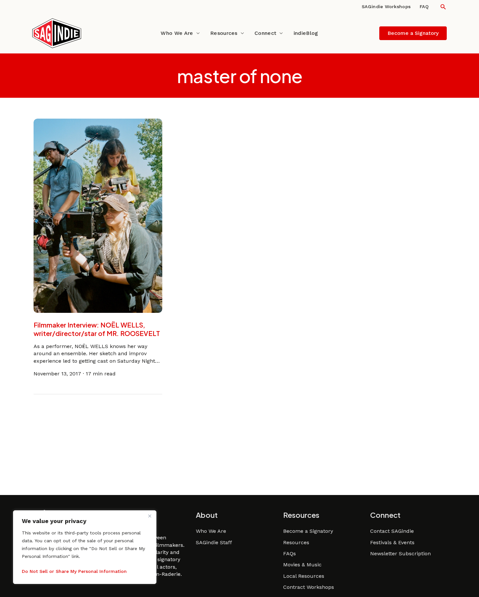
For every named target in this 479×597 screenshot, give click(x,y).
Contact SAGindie (392, 531)
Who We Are (177, 33)
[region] (84, 547)
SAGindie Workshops (386, 6)
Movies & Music (302, 564)
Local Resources (303, 576)
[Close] (149, 516)
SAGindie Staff (214, 542)
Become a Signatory (308, 531)
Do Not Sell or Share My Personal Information (74, 571)
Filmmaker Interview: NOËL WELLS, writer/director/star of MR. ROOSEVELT (97, 329)
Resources (224, 33)
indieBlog (306, 33)
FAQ (424, 6)
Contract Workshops (308, 587)
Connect (265, 33)
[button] (443, 6)
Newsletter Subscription (400, 553)
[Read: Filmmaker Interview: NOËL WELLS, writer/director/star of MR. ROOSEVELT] (98, 215)
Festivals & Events (392, 542)
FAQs (289, 553)
